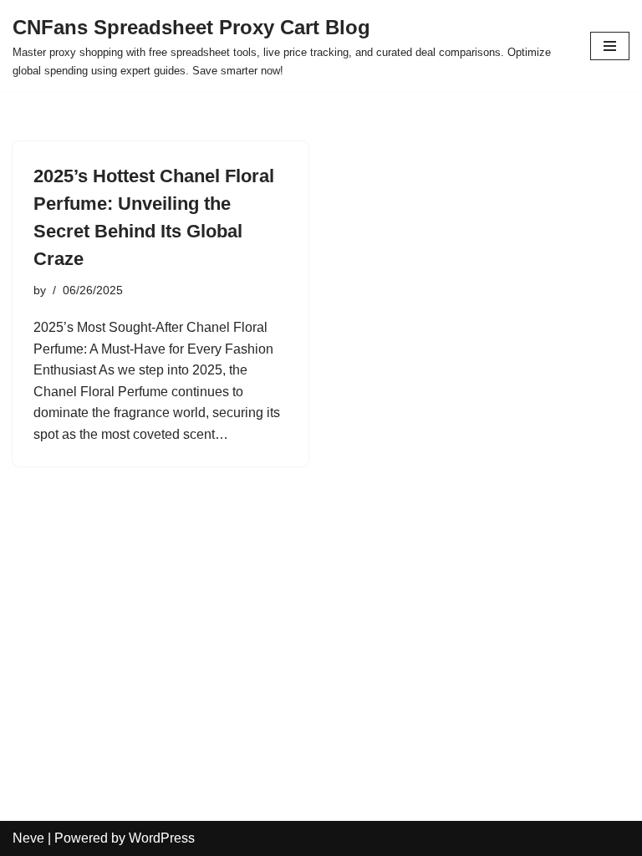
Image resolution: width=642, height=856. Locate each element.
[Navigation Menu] (609, 46)
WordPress (162, 838)
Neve (28, 838)
